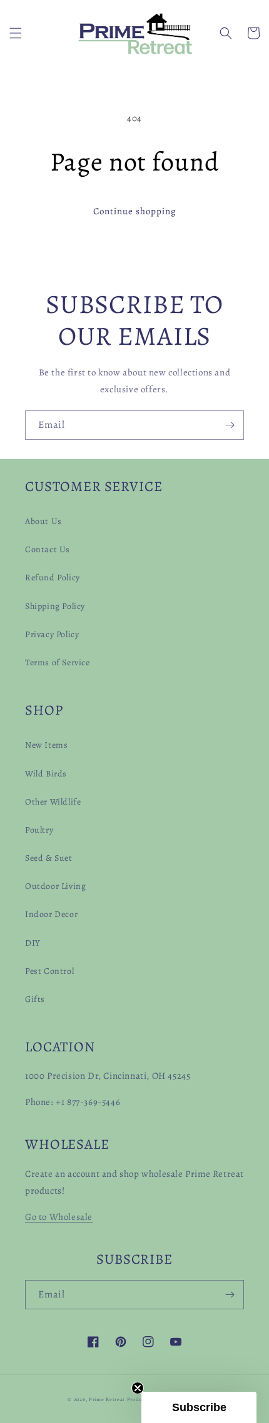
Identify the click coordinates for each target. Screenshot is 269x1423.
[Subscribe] (229, 425)
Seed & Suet (49, 858)
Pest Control (49, 971)
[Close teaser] (137, 1388)
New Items (46, 745)
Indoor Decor (51, 914)
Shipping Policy (55, 606)
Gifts (35, 999)
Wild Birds (46, 774)
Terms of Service (57, 662)
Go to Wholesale (59, 1217)
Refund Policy (52, 577)
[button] (15, 33)
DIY (33, 943)
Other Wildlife (53, 802)
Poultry (39, 830)
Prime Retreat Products (119, 1399)
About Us (43, 521)
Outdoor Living (55, 886)
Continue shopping (134, 211)
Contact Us (47, 549)
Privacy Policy (52, 634)
